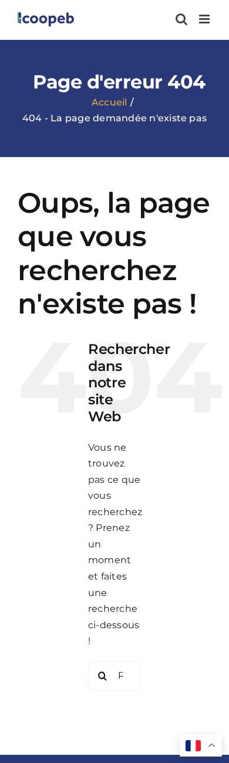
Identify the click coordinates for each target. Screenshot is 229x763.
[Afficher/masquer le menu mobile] (205, 19)
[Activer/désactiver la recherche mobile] (181, 19)
